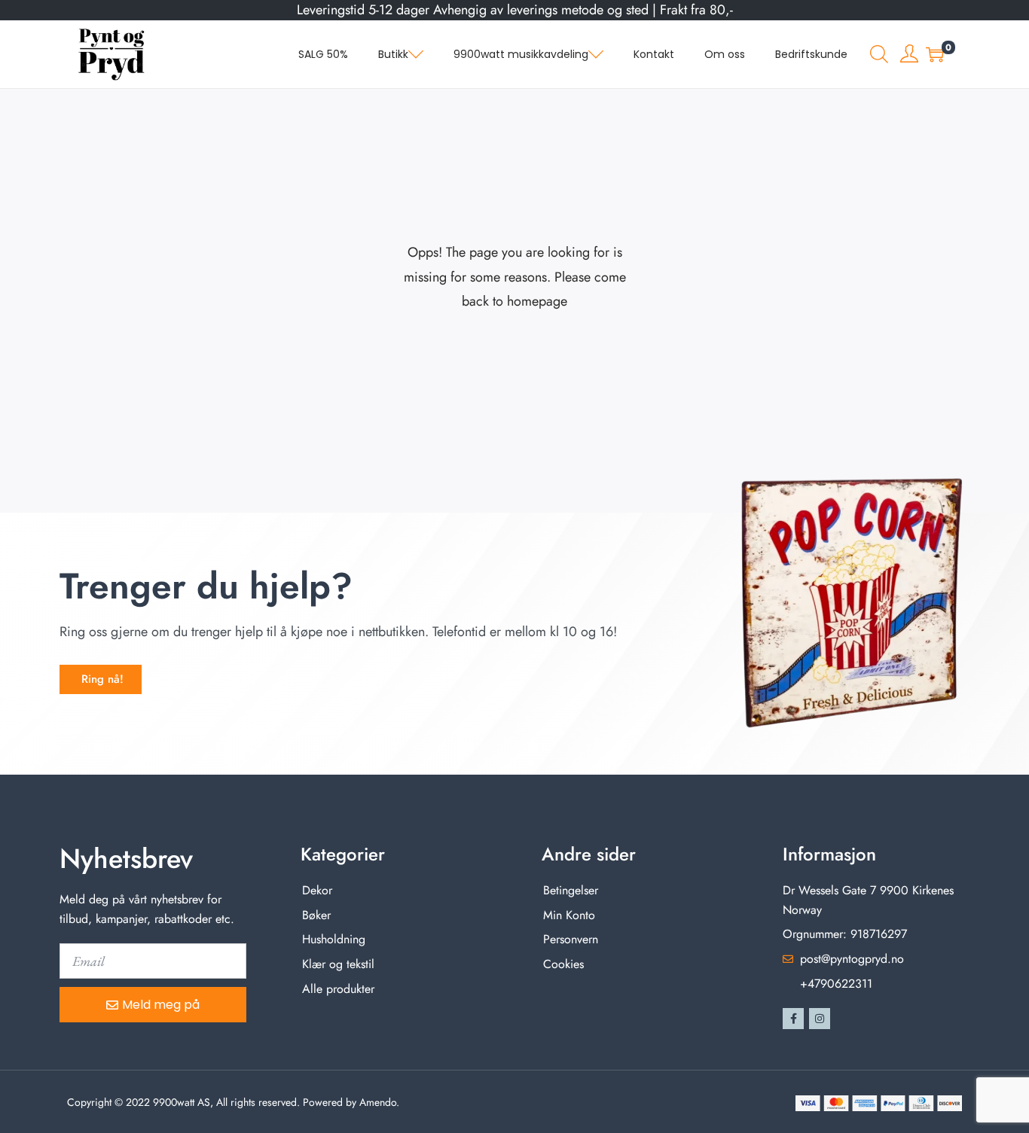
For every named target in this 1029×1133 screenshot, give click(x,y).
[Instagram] (819, 1018)
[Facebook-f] (793, 1018)
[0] (935, 54)
